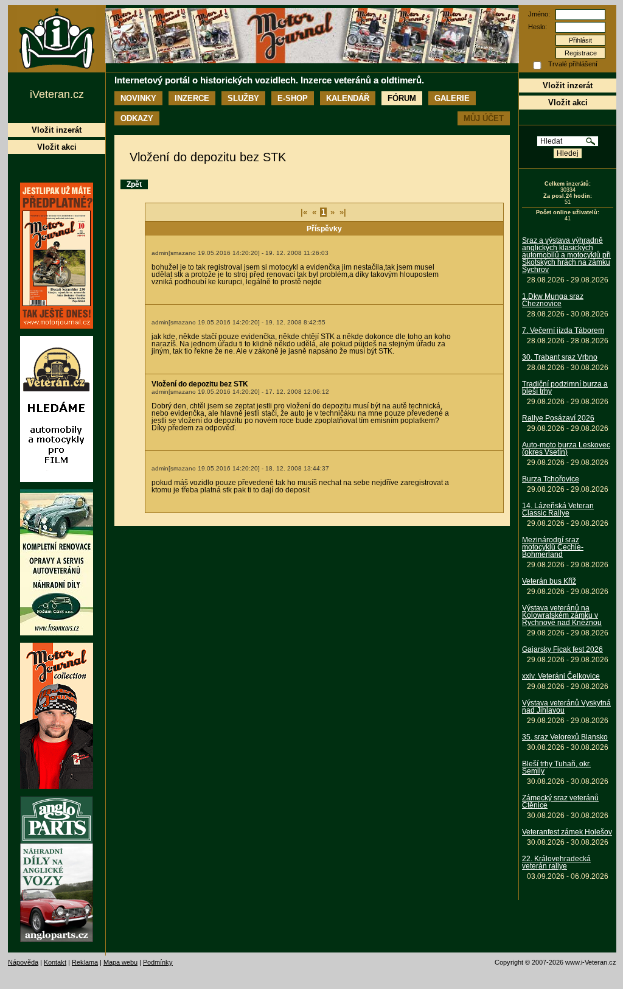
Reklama (85, 962)
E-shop (292, 98)
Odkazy (136, 118)
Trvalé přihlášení (572, 64)
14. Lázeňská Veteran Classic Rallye (558, 509)
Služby (243, 98)
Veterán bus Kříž (549, 581)
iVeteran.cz (57, 94)
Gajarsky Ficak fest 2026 (562, 649)
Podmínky (158, 962)
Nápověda (23, 962)
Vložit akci (568, 102)
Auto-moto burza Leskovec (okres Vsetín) (566, 448)
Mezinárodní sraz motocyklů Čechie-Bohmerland (552, 547)
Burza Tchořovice (550, 479)
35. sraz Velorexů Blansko (565, 737)
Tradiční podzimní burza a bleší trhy (565, 387)
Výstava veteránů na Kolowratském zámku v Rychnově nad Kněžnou (562, 615)
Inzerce (192, 98)
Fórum (402, 98)
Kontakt (55, 962)
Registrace (581, 53)
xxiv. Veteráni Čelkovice (561, 676)
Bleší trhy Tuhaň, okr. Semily (556, 767)
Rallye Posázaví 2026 (558, 418)
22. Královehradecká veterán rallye (556, 862)
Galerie (452, 98)
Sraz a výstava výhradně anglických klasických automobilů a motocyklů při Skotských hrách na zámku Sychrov (566, 255)
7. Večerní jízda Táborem (563, 330)
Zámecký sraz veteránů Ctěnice (560, 801)
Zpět (134, 184)
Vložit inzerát (568, 85)
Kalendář (347, 98)
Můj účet (484, 118)
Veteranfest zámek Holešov (567, 832)
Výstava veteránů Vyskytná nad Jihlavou (566, 706)
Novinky (138, 98)
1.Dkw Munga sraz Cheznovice (552, 300)
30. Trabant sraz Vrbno (559, 357)
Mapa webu (120, 962)
